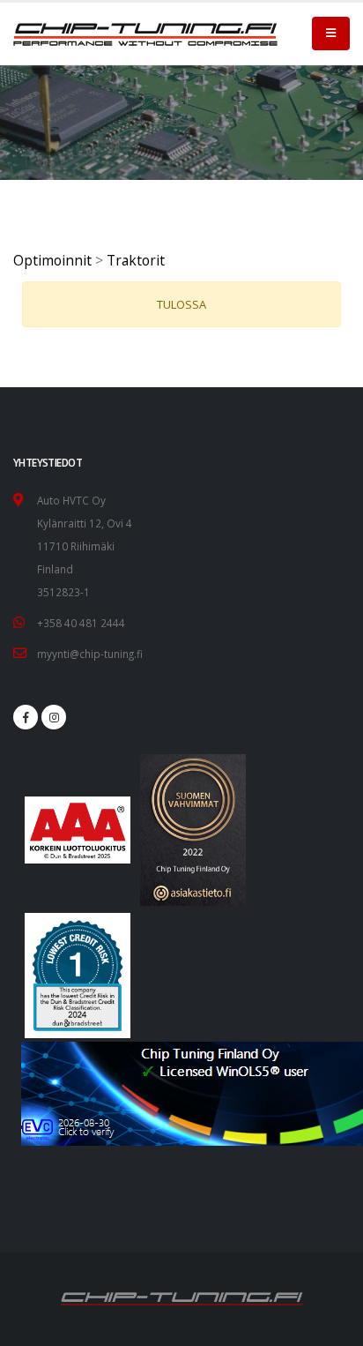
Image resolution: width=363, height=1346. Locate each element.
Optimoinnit (52, 260)
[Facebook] (25, 717)
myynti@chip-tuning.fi (90, 654)
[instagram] (53, 717)
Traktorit (136, 260)
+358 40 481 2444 (81, 623)
